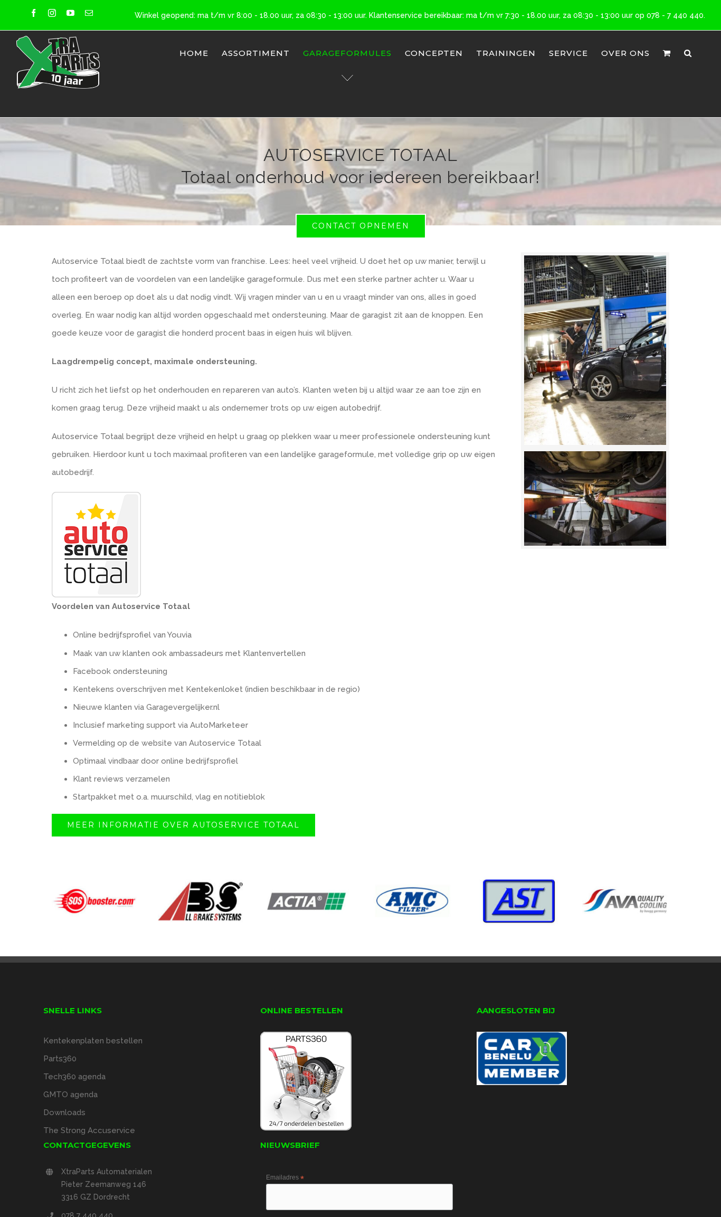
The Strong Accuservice (89, 1130)
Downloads (64, 1112)
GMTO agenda (70, 1094)
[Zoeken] (688, 53)
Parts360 (60, 1058)
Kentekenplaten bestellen (93, 1040)
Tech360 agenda (74, 1076)
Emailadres (285, 1178)
